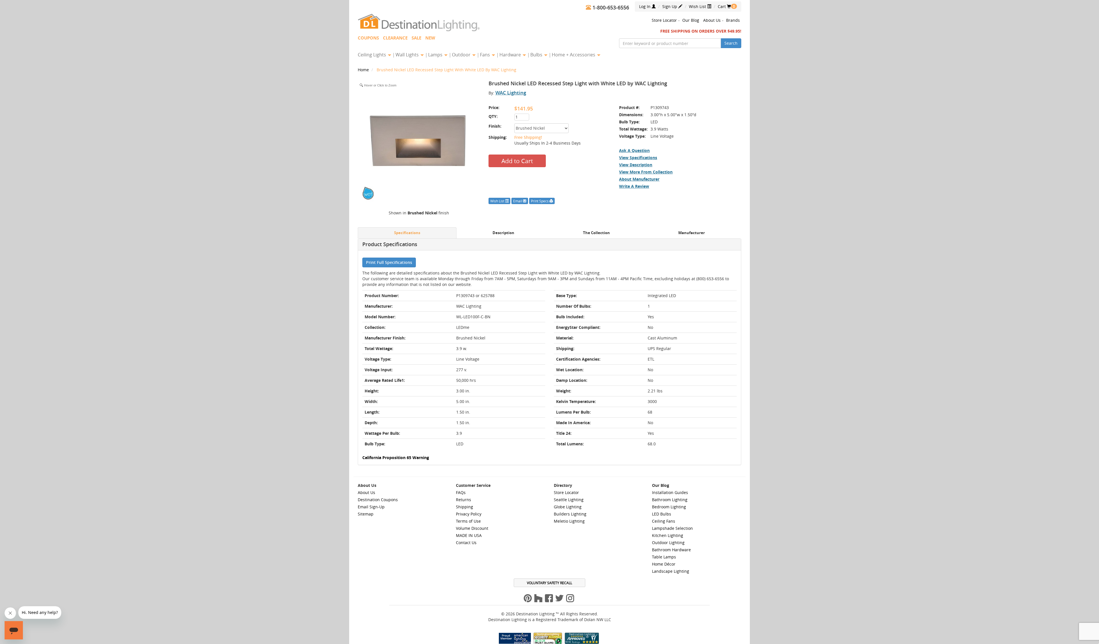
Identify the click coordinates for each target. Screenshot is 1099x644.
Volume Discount (472, 528)
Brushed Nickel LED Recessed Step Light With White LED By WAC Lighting (446, 69)
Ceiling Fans (663, 521)
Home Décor (663, 564)
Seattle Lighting (569, 499)
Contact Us (466, 542)
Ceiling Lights (372, 55)
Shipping (464, 506)
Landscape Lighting (670, 571)
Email (518, 201)
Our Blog (690, 20)
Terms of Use (468, 521)
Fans (485, 55)
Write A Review (634, 186)
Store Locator (664, 20)
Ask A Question (634, 150)
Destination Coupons (378, 499)
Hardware (510, 55)
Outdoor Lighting (668, 542)
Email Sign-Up (371, 506)
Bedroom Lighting (669, 506)
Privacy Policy (468, 514)
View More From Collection (646, 172)
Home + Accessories (574, 55)
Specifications (407, 232)
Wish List (698, 6)
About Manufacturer (639, 179)
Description (503, 232)
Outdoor (462, 55)
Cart (724, 6)
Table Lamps (664, 557)
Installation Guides (670, 492)
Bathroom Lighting (669, 499)
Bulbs (536, 55)
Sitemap (365, 514)
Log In (645, 6)
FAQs (461, 492)
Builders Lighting (570, 514)
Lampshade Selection (672, 528)
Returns (463, 499)
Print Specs (540, 201)
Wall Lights (408, 55)
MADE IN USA (469, 535)
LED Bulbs (661, 514)
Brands (733, 20)
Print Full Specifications (389, 262)
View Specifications (638, 157)
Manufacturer (691, 232)
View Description (635, 164)
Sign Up (670, 6)
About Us (712, 20)
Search (731, 43)
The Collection (596, 232)
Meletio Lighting (569, 521)
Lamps (436, 55)
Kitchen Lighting (667, 535)
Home (364, 69)
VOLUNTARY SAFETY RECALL (549, 582)
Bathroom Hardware (671, 549)
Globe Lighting (568, 506)
